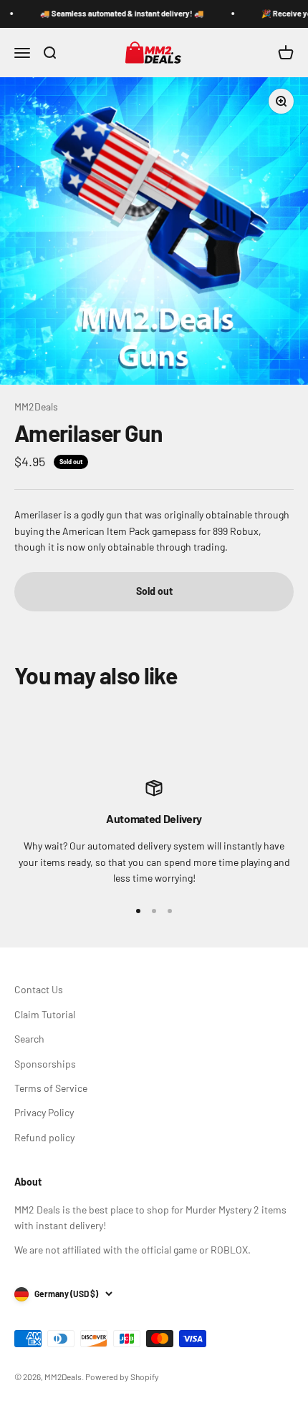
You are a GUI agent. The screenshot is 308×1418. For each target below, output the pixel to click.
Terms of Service (50, 1088)
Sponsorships (45, 1064)
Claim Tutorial (44, 1014)
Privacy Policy (44, 1112)
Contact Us (38, 989)
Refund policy (44, 1137)
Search (29, 1039)
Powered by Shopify (122, 1377)
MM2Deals (36, 406)
